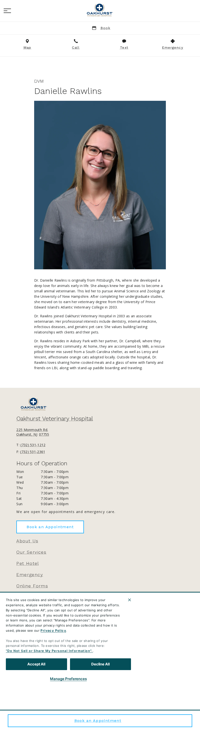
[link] (100, 10)
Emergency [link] (29, 574)
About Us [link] (27, 541)
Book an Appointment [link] (97, 720)
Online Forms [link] (32, 586)
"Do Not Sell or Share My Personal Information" (48, 651)
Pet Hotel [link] (27, 563)
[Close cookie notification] (129, 599)
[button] (7, 11)
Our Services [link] (31, 552)
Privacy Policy (53, 630)
